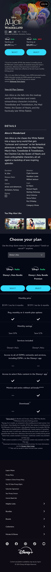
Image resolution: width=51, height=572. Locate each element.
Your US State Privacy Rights (14, 484)
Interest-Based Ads (11, 498)
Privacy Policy (10, 475)
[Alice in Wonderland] (14, 223)
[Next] (46, 223)
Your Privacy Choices (12, 493)
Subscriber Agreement (12, 489)
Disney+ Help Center (28, 446)
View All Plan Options (14, 89)
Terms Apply (10, 419)
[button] (25, 504)
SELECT (15, 52)
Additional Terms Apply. (17, 81)
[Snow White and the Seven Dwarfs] (36, 223)
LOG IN (44, 4)
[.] (7, 543)
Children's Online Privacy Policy (15, 480)
